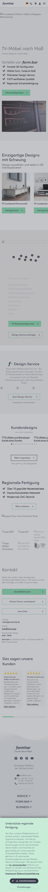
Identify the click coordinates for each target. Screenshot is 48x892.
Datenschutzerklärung (28, 873)
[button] (24, 880)
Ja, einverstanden (17, 864)
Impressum (10, 873)
